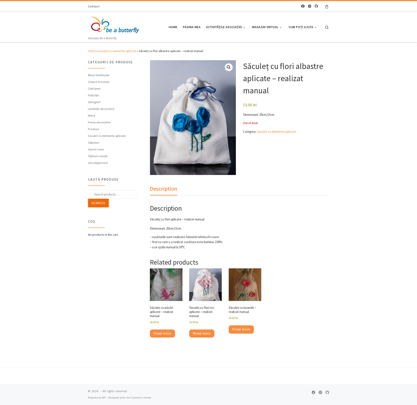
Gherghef (94, 102)
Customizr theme (141, 397)
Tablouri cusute (98, 156)
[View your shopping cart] (326, 6)
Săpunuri (93, 143)
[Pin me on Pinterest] (309, 6)
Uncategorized (98, 163)
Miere (91, 116)
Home (92, 51)
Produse (93, 129)
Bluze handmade (98, 75)
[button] (229, 67)
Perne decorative (99, 122)
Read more (162, 333)
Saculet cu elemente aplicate (117, 51)
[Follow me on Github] (316, 6)
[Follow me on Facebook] (302, 6)
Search (98, 203)
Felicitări (93, 95)
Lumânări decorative (101, 109)
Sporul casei (96, 149)
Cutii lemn (94, 89)
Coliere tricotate (98, 82)
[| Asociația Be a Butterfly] (115, 24)
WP (104, 397)
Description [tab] (163, 188)
